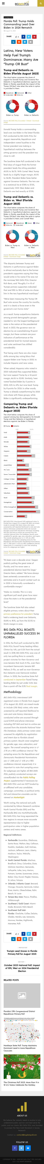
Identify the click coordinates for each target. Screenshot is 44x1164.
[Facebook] (14, 1148)
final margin (31, 686)
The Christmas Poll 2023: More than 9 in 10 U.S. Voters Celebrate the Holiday (21, 1083)
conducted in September (15, 679)
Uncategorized (8, 17)
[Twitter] (21, 1148)
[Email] (28, 1148)
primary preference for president (18, 614)
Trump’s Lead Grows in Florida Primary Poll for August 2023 (22, 952)
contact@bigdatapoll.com (27, 1135)
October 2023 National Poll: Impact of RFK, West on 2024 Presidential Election (22, 968)
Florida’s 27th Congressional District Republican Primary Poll (19, 1012)
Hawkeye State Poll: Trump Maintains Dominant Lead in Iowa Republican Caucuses (20, 1048)
